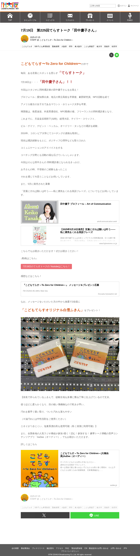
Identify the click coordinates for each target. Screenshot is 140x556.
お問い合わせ (116, 548)
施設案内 (50, 548)
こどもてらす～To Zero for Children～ (56, 40)
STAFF (33, 40)
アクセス (59, 548)
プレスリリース (38, 548)
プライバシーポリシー (70, 551)
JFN (125, 548)
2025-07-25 (35, 37)
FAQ (67, 548)
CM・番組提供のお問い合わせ (96, 548)
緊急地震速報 (77, 548)
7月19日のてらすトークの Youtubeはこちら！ (46, 266)
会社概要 (15, 548)
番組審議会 (25, 548)
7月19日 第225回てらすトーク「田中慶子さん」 (59, 30)
